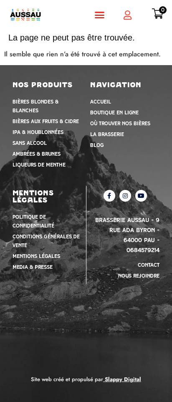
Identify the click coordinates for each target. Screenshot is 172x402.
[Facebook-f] (109, 196)
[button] (99, 15)
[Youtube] (141, 196)
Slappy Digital (123, 379)
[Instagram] (125, 196)
